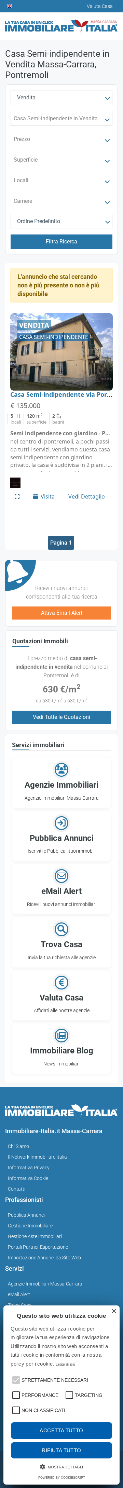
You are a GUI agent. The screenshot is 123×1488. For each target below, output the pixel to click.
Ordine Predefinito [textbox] (38, 221)
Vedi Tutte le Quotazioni (61, 717)
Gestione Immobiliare (30, 1225)
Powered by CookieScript (61, 1477)
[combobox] (61, 97)
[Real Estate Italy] (10, 6)
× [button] (113, 1311)
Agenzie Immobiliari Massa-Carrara (45, 1284)
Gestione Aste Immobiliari (35, 1236)
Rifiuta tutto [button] (61, 1450)
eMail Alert (19, 1294)
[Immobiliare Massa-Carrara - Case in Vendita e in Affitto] (61, 23)
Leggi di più (66, 1364)
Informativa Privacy (29, 1167)
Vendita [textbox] (26, 97)
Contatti (16, 1189)
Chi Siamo (18, 1146)
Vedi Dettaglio (86, 496)
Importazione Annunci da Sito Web (44, 1257)
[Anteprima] (17, 496)
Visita (48, 496)
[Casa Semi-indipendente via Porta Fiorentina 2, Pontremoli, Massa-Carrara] (61, 352)
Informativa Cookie (28, 1178)
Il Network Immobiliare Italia (37, 1157)
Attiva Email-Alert (61, 613)
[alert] (61, 1395)
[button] (15, 1379)
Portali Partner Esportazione (38, 1247)
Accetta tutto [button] (61, 1430)
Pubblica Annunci (26, 1215)
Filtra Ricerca (61, 241)
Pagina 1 (61, 542)
